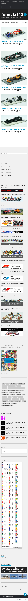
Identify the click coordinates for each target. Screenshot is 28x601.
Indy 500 (13, 394)
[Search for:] (14, 451)
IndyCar (19, 394)
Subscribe (21, 1)
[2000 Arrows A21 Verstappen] (14, 79)
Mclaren (20, 396)
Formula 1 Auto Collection (15, 390)
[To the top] (25, 594)
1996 (2, 41)
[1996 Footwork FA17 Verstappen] (14, 33)
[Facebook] (2, 7)
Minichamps (5, 66)
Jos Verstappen (16, 41)
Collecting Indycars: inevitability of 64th (11, 236)
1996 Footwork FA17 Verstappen (12, 44)
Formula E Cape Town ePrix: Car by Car (11, 228)
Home (2, 1)
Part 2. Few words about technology (10, 166)
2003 (9, 65)
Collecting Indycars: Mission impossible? (11, 247)
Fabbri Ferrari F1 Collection (16, 388)
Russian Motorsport (15, 401)
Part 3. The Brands (6, 169)
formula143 (12, 14)
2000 (2, 87)
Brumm (4, 385)
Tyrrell (20, 108)
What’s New (14, 1)
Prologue (3, 205)
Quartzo (4, 401)
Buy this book (4, 373)
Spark (24, 401)
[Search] (9, 7)
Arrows (6, 87)
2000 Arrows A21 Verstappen (11, 90)
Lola (9, 396)
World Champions (7, 405)
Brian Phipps (21, 383)
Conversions (11, 385)
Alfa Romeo (13, 383)
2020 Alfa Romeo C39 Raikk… (18, 418)
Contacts (3, 3)
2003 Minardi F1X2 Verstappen (11, 69)
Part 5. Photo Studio (6, 175)
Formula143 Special (15, 392)
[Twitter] (6, 7)
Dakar (18, 385)
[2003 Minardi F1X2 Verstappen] (14, 57)
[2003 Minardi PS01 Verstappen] (14, 121)
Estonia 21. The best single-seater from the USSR (13, 194)
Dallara (4, 388)
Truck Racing (6, 403)
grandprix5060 (9, 422)
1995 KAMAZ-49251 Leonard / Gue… (15, 423)
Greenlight (5, 394)
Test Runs (13, 204)
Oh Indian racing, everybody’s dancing (10, 217)
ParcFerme (19, 204)
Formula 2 (5, 392)
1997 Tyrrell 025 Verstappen (10, 111)
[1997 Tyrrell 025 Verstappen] (14, 100)
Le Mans (4, 396)
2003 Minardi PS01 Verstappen (11, 132)
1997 (2, 108)
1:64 (3, 383)
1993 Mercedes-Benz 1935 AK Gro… (15, 433)
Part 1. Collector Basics (7, 164)
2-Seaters (4, 65)
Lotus (14, 396)
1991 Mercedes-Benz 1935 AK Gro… (15, 428)
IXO (24, 394)
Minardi (22, 65)
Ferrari (4, 390)
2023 (7, 383)
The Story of (6, 326)
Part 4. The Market (6, 172)
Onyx (22, 41)
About (7, 1)
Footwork (7, 41)
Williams (14, 403)
